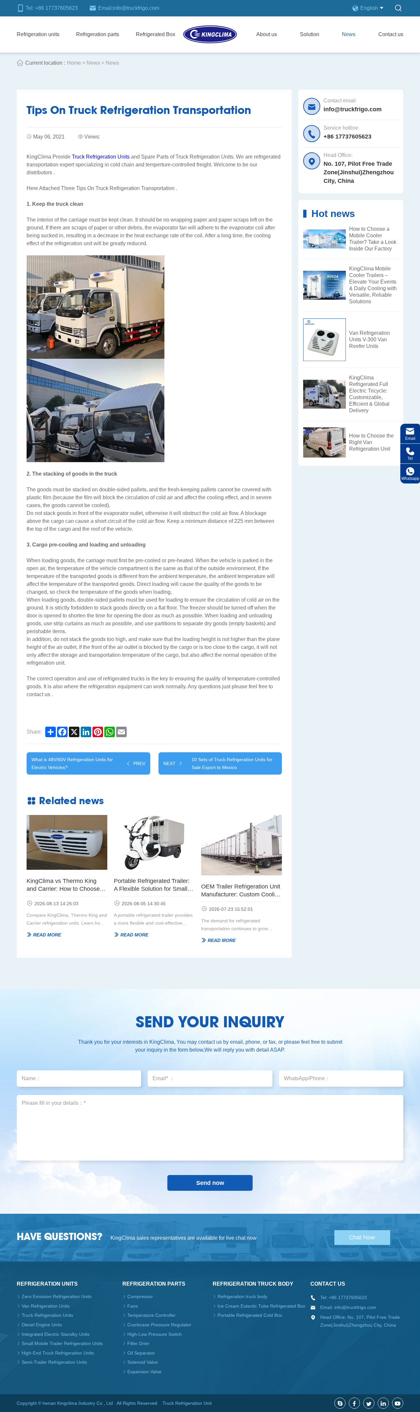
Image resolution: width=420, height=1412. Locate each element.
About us (266, 34)
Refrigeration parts (97, 34)
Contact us (390, 34)
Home (74, 63)
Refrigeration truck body (253, 1284)
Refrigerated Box (155, 34)
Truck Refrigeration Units (101, 157)
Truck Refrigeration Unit (187, 1403)
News (348, 34)
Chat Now (362, 1237)
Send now (210, 1183)
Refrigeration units (38, 34)
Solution (309, 34)
